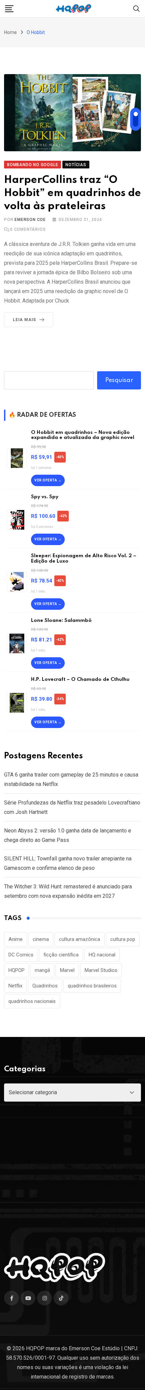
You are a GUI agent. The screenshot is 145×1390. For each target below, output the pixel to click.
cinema (41, 939)
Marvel (67, 970)
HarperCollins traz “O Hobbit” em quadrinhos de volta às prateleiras (72, 193)
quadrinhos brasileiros (92, 986)
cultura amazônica (79, 939)
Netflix (15, 986)
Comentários (28, 229)
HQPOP (16, 970)
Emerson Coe (30, 219)
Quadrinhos (45, 986)
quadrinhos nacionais (32, 1001)
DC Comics (20, 955)
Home (10, 32)
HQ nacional (102, 955)
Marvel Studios (101, 970)
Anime (15, 939)
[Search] (136, 8)
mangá (42, 970)
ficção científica (61, 955)
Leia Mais (24, 319)
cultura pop (122, 939)
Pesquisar (119, 380)
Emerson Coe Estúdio (94, 1348)
